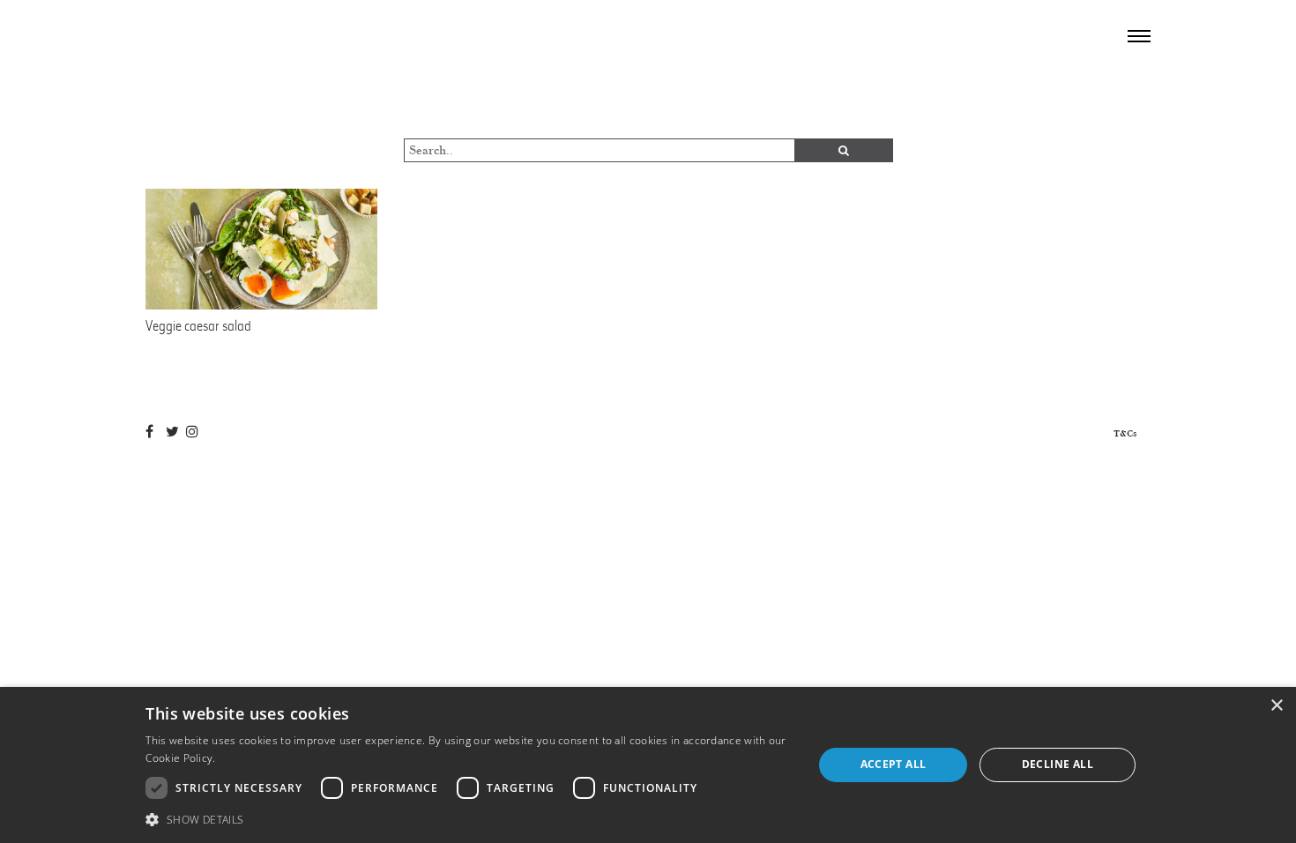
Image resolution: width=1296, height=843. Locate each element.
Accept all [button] (893, 764)
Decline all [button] (1057, 764)
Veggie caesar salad (198, 325)
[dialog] (648, 765)
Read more (246, 757)
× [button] (1276, 705)
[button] (469, 819)
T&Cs (1125, 433)
